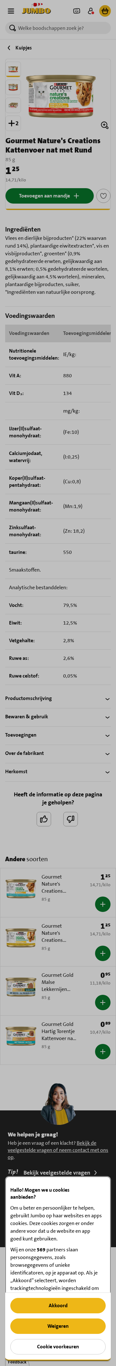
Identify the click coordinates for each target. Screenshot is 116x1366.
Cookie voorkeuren (58, 1346)
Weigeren (58, 1326)
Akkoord (58, 1305)
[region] (58, 1268)
